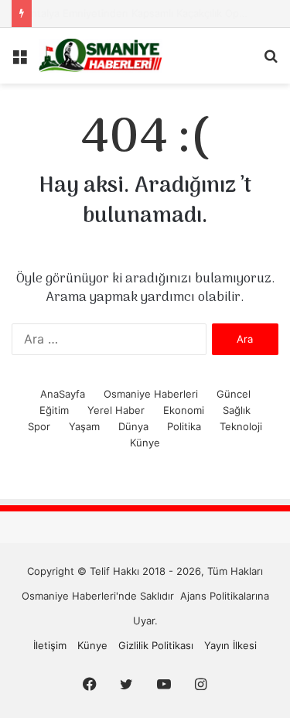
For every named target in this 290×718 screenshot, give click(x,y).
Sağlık (237, 410)
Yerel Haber (116, 410)
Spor (39, 426)
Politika (184, 426)
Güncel (234, 394)
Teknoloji (241, 426)
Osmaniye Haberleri (151, 394)
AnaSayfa (62, 394)
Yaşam (84, 426)
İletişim (50, 645)
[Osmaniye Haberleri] (100, 56)
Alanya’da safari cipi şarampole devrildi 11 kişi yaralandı (155, 13)
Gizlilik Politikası (155, 645)
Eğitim (54, 410)
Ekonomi (183, 410)
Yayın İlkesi (230, 645)
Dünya (133, 426)
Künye (145, 442)
